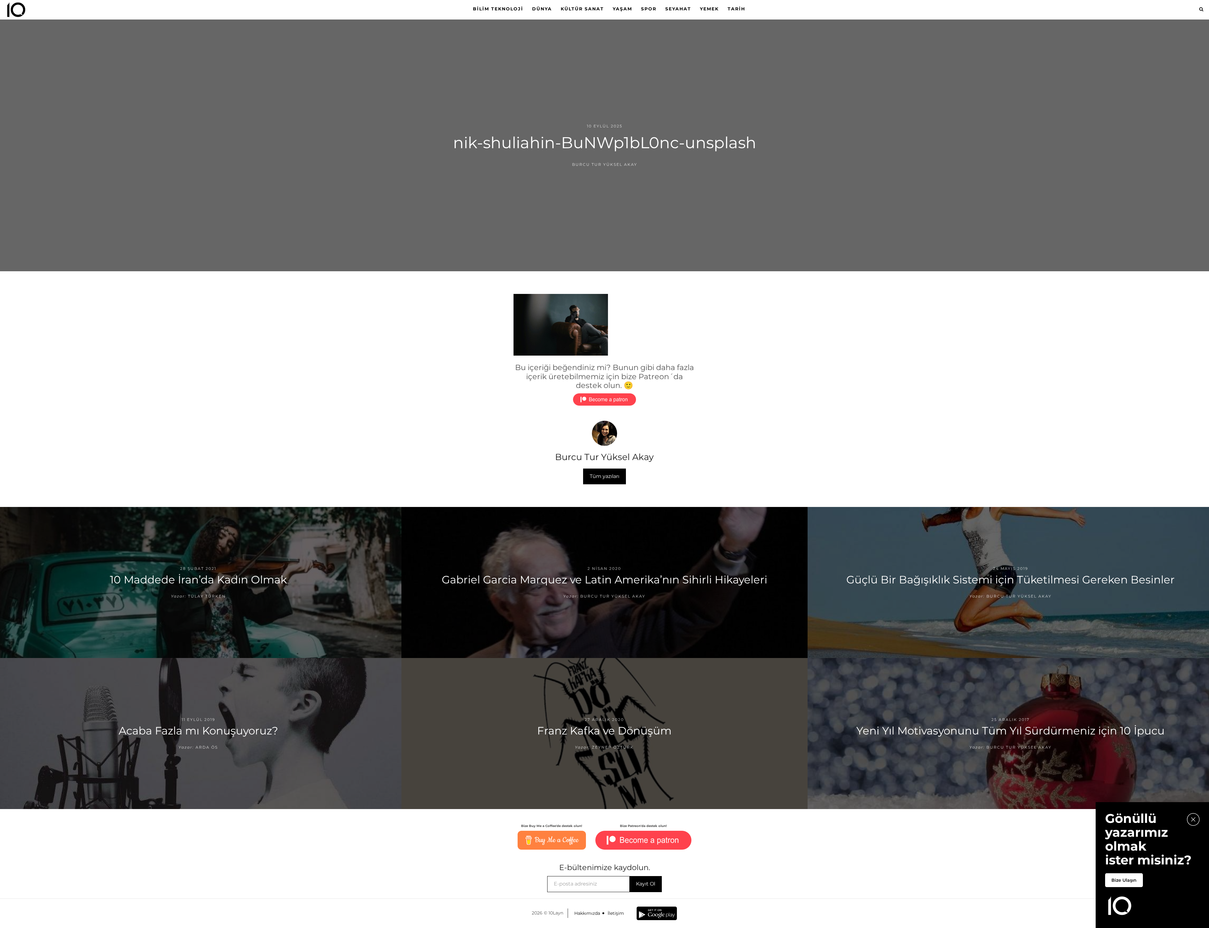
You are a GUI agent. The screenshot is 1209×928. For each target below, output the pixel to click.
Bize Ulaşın (1124, 880)
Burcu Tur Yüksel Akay (604, 164)
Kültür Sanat (582, 9)
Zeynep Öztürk (613, 747)
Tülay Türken (207, 596)
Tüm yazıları (604, 476)
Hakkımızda (587, 913)
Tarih (736, 9)
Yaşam (622, 9)
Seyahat (678, 9)
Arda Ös (207, 747)
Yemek (709, 9)
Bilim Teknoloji (498, 9)
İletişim (616, 913)
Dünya (542, 9)
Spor (648, 9)
